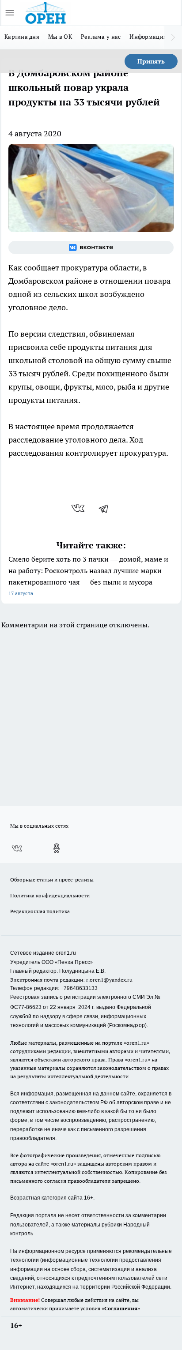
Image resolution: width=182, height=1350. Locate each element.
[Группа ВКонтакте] (91, 247)
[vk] (79, 508)
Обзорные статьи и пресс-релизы (52, 879)
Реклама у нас (101, 37)
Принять (151, 61)
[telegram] (106, 508)
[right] (173, 37)
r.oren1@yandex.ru (109, 979)
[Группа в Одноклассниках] (56, 848)
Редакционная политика (40, 911)
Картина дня (21, 37)
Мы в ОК (60, 37)
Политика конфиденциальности (50, 895)
